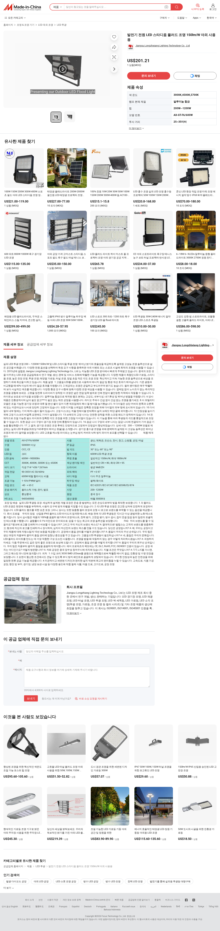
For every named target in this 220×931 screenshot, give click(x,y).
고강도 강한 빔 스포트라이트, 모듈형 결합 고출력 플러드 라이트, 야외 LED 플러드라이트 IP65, (195, 318)
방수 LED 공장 (90, 881)
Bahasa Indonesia (112, 909)
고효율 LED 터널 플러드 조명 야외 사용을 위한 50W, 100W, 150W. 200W (65, 770)
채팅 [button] (197, 75)
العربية (153, 906)
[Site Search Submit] (177, 7)
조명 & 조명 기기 (25, 24)
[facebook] (186, 899)
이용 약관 (177, 919)
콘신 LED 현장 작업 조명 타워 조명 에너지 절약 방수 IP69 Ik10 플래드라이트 (195, 193)
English (14, 906)
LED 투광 (62, 24)
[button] (166, 6)
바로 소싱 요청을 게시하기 (91, 698)
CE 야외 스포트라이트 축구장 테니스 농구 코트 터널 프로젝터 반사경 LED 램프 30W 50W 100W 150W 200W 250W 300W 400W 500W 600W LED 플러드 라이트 (152, 256)
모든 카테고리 (15, 17)
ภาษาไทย (189, 906)
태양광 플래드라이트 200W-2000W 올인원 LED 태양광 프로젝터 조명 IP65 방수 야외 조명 (65, 193)
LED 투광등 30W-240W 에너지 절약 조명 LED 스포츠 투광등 (151, 318)
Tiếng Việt (213, 906)
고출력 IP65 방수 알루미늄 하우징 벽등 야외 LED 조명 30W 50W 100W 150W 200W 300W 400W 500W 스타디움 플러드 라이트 (66, 318)
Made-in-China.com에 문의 (97, 899)
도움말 (180, 17)
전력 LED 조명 (135, 881)
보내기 (31, 698)
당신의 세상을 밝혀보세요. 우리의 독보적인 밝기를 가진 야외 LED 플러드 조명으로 (66, 832)
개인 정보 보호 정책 (72, 899)
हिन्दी (178, 906)
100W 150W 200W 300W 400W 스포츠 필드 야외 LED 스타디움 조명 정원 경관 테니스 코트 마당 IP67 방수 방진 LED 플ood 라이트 (24, 193)
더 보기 (7, 887)
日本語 (51, 906)
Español (75, 906)
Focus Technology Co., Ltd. (114, 916)
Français (63, 906)
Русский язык (128, 906)
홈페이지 (8, 24)
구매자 (163, 17)
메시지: (18, 669)
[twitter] (193, 899)
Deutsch (88, 906)
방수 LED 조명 (113, 881)
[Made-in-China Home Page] (22, 7)
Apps (195, 17)
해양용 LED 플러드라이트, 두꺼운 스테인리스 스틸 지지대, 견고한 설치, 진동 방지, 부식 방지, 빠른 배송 (23, 318)
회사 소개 (29, 899)
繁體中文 (39, 906)
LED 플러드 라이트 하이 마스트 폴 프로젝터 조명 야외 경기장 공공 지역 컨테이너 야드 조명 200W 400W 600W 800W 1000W (109, 256)
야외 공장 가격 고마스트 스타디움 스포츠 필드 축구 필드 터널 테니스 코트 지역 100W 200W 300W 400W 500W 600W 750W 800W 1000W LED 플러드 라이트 (66, 256)
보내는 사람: (15, 651)
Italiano (114, 906)
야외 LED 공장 (41, 881)
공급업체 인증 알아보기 (139, 899)
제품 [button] (56, 7)
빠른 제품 (119, 899)
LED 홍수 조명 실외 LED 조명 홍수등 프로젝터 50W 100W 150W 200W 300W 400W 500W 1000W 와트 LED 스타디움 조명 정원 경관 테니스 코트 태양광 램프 (152, 193)
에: (20, 660)
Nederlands (166, 906)
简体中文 (27, 906)
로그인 (213, 9)
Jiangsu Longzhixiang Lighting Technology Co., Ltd (162, 45)
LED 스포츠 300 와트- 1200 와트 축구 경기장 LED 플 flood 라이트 (110, 318)
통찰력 (158, 899)
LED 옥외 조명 (45, 24)
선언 (40, 899)
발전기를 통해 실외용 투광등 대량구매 (170, 881)
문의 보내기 (148, 75)
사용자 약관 (52, 899)
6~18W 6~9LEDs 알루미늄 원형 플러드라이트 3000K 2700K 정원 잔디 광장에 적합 (195, 256)
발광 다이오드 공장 (16, 881)
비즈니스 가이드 (172, 899)
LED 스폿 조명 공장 (66, 881)
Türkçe (201, 906)
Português (101, 906)
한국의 (143, 906)
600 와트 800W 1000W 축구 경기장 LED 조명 (23, 255)
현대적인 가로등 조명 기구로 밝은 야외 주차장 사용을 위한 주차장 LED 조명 (22, 832)
